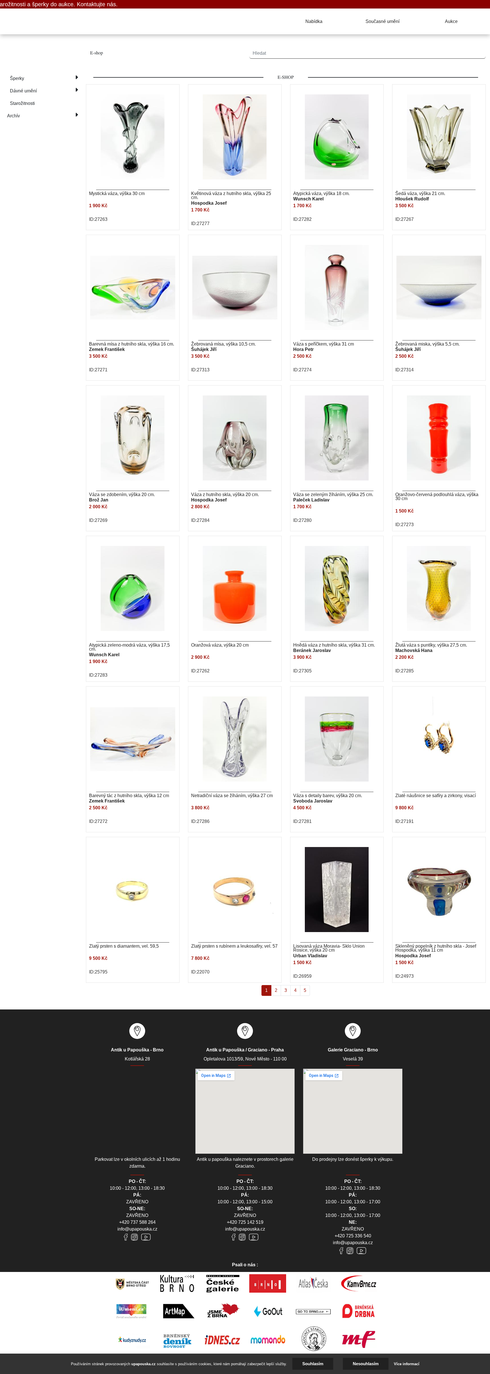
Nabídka (313, 21)
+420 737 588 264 (137, 1222)
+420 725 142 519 (245, 1222)
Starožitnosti (22, 103)
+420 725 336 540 (353, 1235)
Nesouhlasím (366, 1363)
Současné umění (383, 21)
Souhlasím (312, 1363)
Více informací (406, 1364)
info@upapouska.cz (137, 1229)
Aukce (451, 21)
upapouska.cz (143, 1364)
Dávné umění (23, 90)
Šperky (17, 78)
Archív (13, 115)
